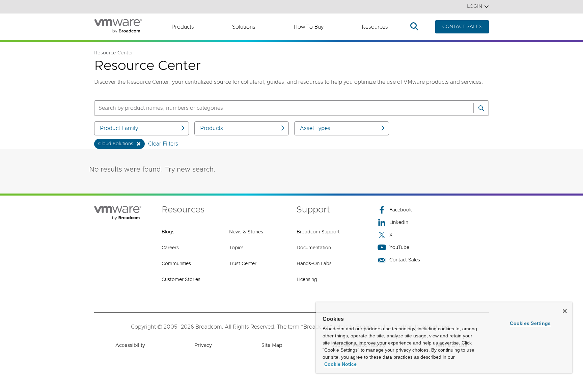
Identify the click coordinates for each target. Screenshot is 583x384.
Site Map (271, 345)
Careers (170, 248)
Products (182, 27)
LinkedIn (398, 222)
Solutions (243, 27)
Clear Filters (163, 144)
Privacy (203, 345)
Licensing (307, 279)
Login (474, 6)
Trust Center (242, 263)
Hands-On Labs (314, 263)
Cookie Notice (340, 364)
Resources (375, 27)
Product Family (119, 128)
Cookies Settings (530, 323)
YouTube (399, 247)
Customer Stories (181, 279)
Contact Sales (404, 260)
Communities (176, 263)
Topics (236, 248)
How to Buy (309, 27)
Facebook (400, 210)
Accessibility (130, 345)
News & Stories (246, 232)
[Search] (481, 108)
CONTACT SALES (462, 26)
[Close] (565, 311)
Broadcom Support (318, 232)
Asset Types (315, 128)
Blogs (168, 232)
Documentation (314, 248)
